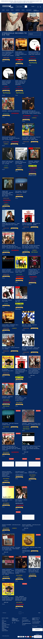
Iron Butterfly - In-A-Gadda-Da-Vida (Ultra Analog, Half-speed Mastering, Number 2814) (34, 272)
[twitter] (15, 623)
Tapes (3, 622)
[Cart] (40, 6)
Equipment (4, 623)
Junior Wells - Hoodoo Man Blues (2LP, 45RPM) (20, 162)
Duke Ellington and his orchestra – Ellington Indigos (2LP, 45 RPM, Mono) (11, 138)
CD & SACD (4, 621)
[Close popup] (41, 623)
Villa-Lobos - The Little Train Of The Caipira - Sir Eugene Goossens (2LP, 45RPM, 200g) (31, 138)
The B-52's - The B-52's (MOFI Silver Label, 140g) (20, 271)
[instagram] (12, 623)
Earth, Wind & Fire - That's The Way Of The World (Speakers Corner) (30, 348)
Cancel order (37, 636)
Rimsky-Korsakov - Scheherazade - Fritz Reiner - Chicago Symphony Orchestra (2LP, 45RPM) (8, 572)
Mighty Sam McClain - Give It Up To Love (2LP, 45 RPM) (8, 162)
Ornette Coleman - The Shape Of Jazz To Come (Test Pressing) (34, 53)
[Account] (37, 6)
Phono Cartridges (36, 10)
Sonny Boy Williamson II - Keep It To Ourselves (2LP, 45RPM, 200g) (11, 224)
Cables (3, 628)
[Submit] (26, 7)
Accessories (4, 629)
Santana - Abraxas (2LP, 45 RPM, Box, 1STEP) (34, 162)
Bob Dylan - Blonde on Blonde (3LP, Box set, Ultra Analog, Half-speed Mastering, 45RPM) (31, 246)
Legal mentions (5, 630)
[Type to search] (20, 7)
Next (39, 612)
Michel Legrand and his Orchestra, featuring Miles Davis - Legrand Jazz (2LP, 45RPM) (11, 246)
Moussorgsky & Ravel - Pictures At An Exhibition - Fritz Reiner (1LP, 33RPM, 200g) (11, 548)
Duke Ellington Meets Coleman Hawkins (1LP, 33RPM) (8, 271)
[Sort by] (34, 34)
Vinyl (3, 619)
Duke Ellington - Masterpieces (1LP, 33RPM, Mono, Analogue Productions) (7, 474)
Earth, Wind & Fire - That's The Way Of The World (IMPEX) (34, 570)
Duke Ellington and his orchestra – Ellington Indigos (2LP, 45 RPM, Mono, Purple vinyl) (31, 112)
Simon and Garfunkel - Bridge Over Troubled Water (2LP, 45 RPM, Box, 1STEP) (7, 194)
